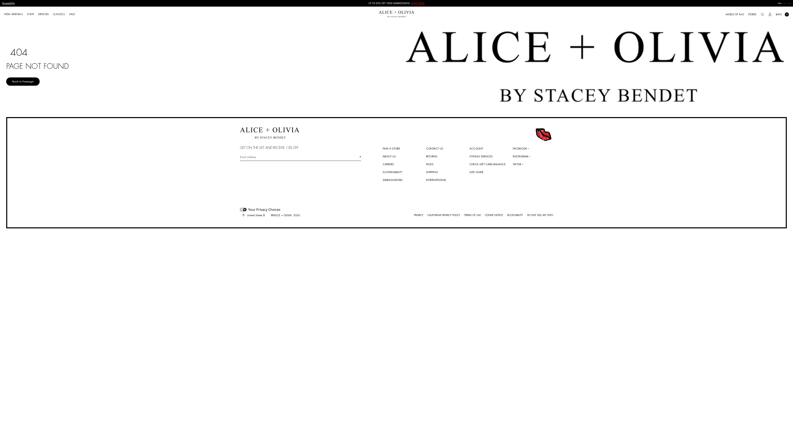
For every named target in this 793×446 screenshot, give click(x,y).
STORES (752, 14)
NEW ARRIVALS (13, 14)
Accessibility (8, 3)
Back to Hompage (22, 81)
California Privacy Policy (443, 215)
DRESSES (43, 14)
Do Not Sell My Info (540, 215)
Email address (248, 157)
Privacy (418, 215)
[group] (396, 3)
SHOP (30, 14)
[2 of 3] (784, 3)
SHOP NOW (418, 3)
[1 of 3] (779, 3)
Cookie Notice (494, 215)
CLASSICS (59, 14)
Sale (72, 14)
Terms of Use (472, 215)
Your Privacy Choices (264, 209)
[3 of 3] (789, 3)
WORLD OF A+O (734, 14)
